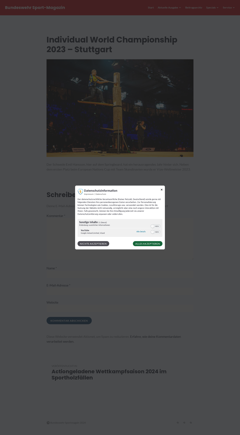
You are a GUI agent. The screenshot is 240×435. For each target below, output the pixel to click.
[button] (152, 226)
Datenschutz (101, 194)
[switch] (155, 226)
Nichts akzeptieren (93, 243)
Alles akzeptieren (147, 243)
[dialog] (120, 217)
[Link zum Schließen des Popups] (161, 190)
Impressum (89, 194)
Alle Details (141, 231)
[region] (120, 228)
